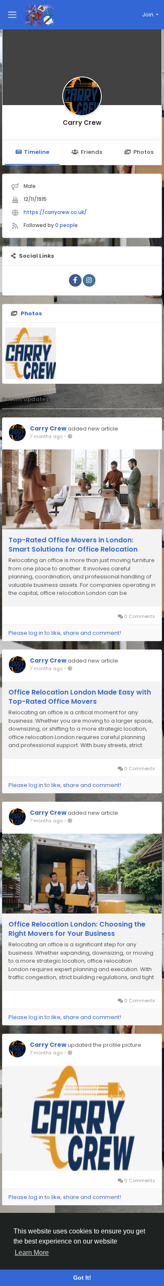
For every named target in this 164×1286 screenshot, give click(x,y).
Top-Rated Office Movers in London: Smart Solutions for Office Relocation (73, 545)
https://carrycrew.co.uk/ (55, 212)
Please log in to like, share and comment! (64, 633)
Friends (91, 152)
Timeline (36, 152)
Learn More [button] (32, 1252)
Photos (143, 152)
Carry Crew (82, 122)
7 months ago (46, 436)
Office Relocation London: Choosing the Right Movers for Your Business (76, 929)
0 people (66, 225)
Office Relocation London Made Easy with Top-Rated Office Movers (79, 697)
